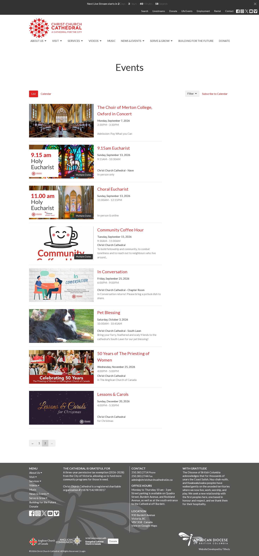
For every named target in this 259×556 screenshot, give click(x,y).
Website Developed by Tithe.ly (214, 549)
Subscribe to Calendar (215, 93)
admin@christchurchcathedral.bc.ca (151, 479)
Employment (203, 11)
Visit (55, 40)
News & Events (131, 40)
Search (144, 11)
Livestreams (159, 11)
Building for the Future (196, 40)
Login (82, 551)
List (33, 93)
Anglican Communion (69, 541)
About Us (36, 40)
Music (111, 40)
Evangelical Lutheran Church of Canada (94, 541)
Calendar (46, 93)
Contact (229, 11)
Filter (190, 93)
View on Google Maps (144, 525)
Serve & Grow (159, 40)
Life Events (186, 11)
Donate (173, 11)
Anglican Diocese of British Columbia (205, 540)
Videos (93, 40)
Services (74, 40)
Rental (217, 11)
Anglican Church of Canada (42, 541)
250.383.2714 (139, 472)
